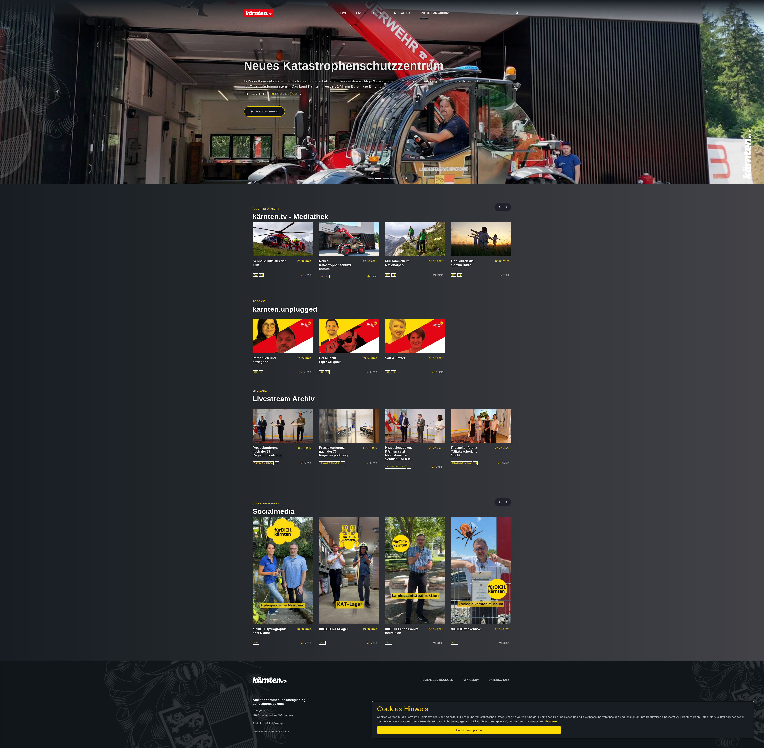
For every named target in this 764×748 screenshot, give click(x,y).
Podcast (378, 13)
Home (343, 13)
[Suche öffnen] (518, 13)
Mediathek (402, 13)
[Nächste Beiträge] (506, 207)
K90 (246, 94)
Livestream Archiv (434, 13)
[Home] (259, 12)
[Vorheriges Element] (57, 92)
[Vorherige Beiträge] (500, 207)
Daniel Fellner (259, 94)
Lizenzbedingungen (438, 679)
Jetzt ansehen (266, 111)
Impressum (471, 679)
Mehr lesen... (552, 721)
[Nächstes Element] (706, 92)
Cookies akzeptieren (469, 730)
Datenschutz (499, 679)
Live (359, 13)
